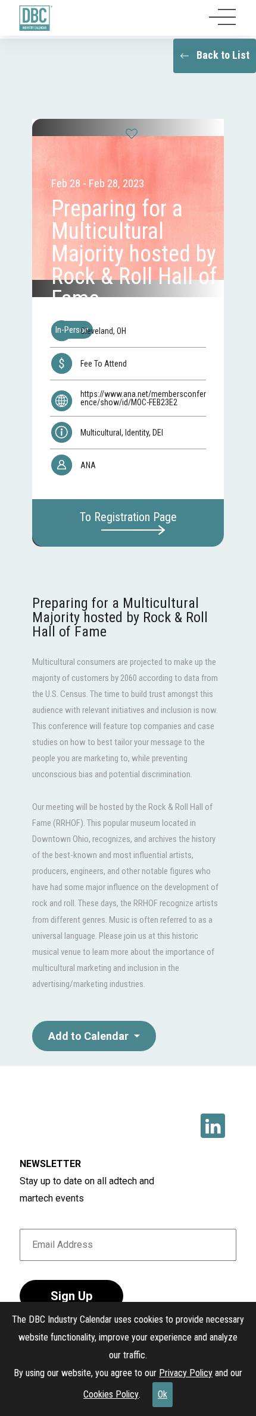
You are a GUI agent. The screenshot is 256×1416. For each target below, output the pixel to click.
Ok (162, 1394)
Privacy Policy (186, 1373)
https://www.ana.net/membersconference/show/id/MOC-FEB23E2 (143, 398)
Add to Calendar (89, 1036)
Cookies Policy (111, 1394)
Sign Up (71, 1296)
